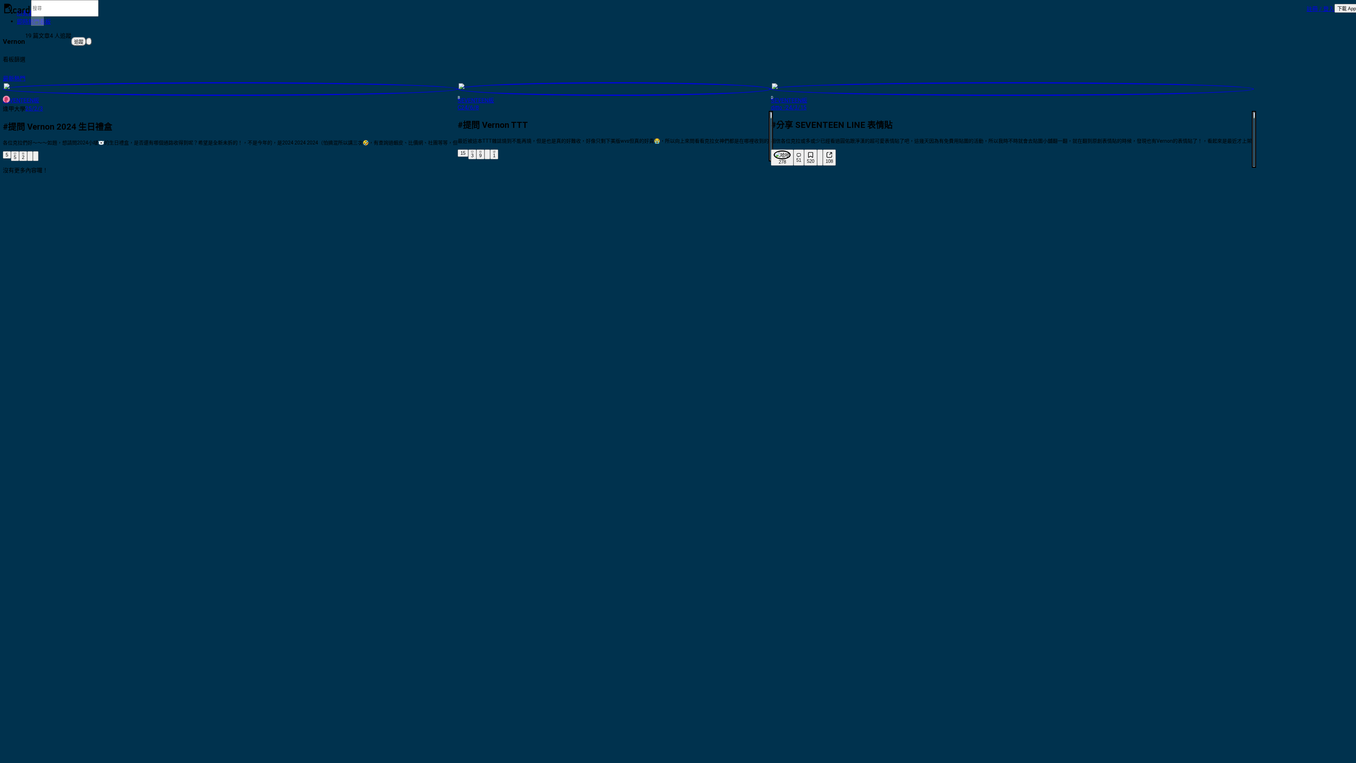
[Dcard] (17, 8)
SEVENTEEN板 (21, 100)
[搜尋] (37, 21)
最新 (8, 78)
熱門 (19, 78)
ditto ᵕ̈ (778, 107)
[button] (1320, 8)
